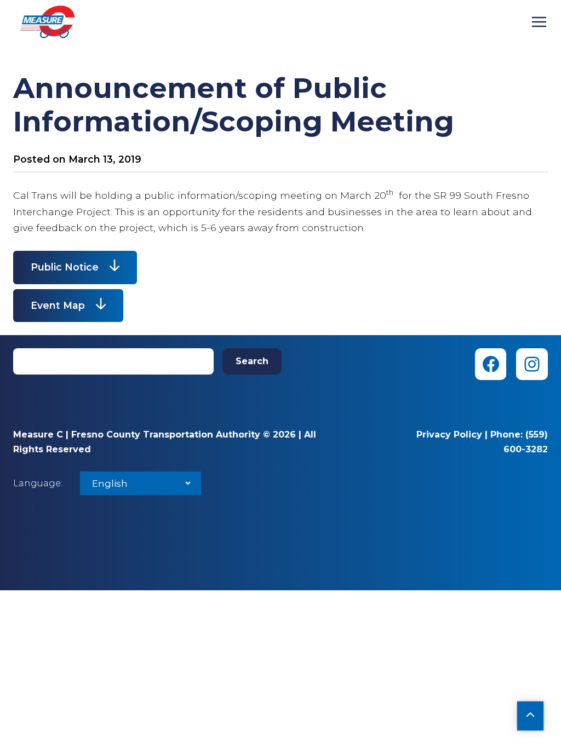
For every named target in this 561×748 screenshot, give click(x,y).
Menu (539, 22)
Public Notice (65, 267)
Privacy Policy (449, 434)
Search (252, 361)
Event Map (58, 305)
